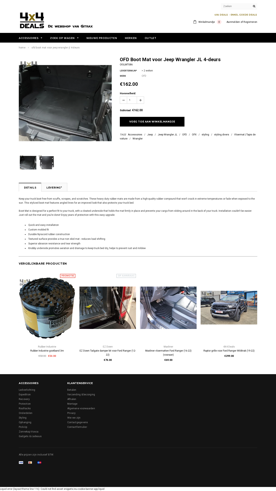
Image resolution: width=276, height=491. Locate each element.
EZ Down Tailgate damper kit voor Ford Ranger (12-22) (108, 352)
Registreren (250, 22)
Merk (123, 76)
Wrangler (138, 138)
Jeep (150, 134)
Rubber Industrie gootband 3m (47, 350)
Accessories (135, 134)
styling (205, 134)
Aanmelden (233, 22)
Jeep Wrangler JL (167, 134)
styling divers (221, 134)
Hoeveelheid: (128, 93)
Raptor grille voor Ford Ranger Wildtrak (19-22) (229, 350)
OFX (194, 134)
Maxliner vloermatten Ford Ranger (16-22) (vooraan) (168, 352)
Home (22, 47)
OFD (184, 134)
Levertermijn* (128, 70)
